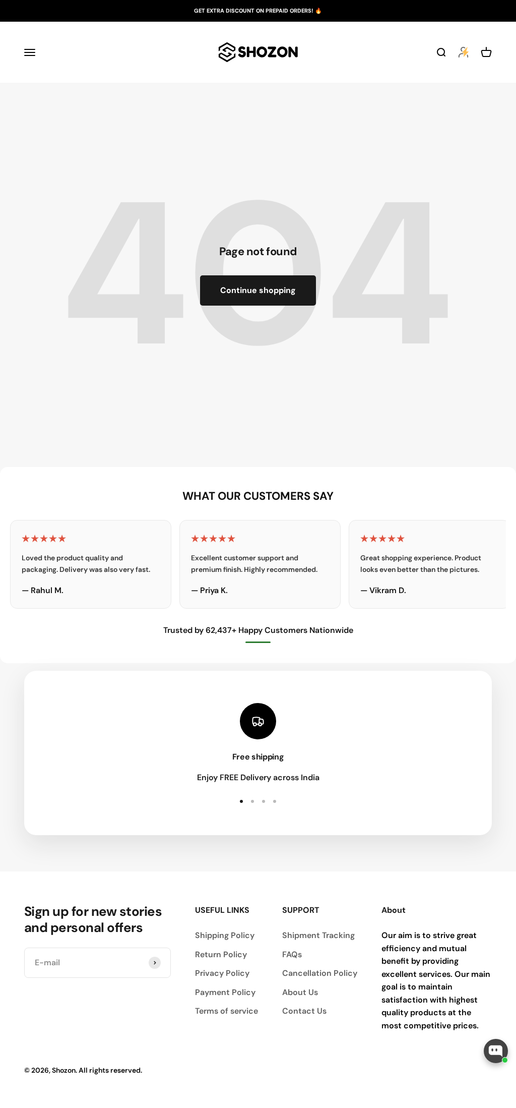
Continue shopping (258, 290)
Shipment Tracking (318, 935)
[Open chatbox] (496, 1051)
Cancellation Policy (319, 973)
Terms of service (226, 1011)
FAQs (292, 954)
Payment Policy (225, 992)
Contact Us (304, 1011)
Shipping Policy (224, 935)
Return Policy (221, 954)
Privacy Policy (222, 973)
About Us (300, 992)
